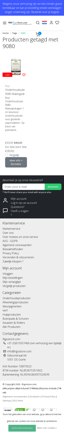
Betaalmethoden (13, 249)
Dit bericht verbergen (22, 428)
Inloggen (8, 274)
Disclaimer (34, 396)
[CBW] (23, 410)
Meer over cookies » (47, 427)
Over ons (8, 233)
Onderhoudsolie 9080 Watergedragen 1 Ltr (15, 92)
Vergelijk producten (14, 286)
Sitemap (7, 400)
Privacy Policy (11, 253)
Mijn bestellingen (13, 278)
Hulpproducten (12, 314)
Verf (5, 310)
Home (6, 33)
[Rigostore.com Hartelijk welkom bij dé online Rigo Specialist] (20, 23)
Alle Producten (11, 327)
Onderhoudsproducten (17, 298)
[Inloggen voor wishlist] (24, 75)
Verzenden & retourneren (18, 257)
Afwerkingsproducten (15, 302)
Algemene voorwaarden (17, 245)
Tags (14, 33)
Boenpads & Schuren (16, 318)
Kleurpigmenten (12, 306)
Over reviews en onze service (20, 237)
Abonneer (53, 186)
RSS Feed (18, 400)
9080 (23, 33)
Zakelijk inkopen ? (13, 261)
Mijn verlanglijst (12, 282)
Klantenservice (11, 229)
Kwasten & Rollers (14, 323)
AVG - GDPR (10, 241)
